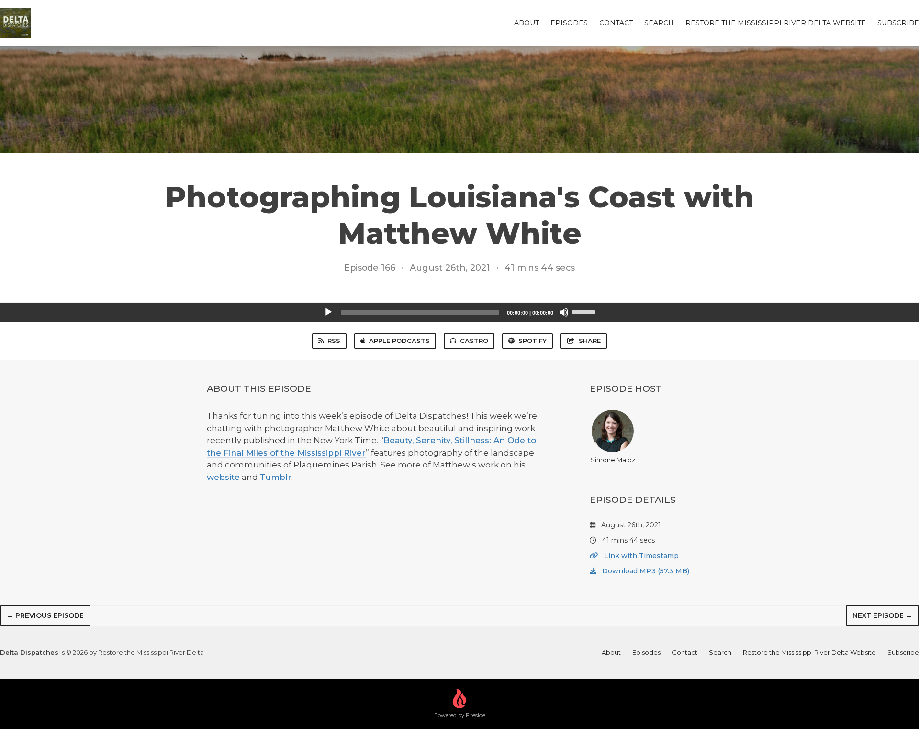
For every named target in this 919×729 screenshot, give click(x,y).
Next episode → (882, 615)
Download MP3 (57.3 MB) (644, 571)
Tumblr (275, 477)
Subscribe (898, 23)
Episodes (569, 23)
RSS (333, 340)
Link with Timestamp (640, 555)
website (223, 477)
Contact (616, 23)
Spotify (532, 340)
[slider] (585, 311)
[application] (459, 312)
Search (659, 23)
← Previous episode (45, 615)
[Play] (328, 312)
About (526, 23)
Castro (474, 340)
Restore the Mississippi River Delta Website (775, 23)
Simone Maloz (613, 460)
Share (590, 340)
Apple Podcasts (399, 340)
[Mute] (564, 312)
